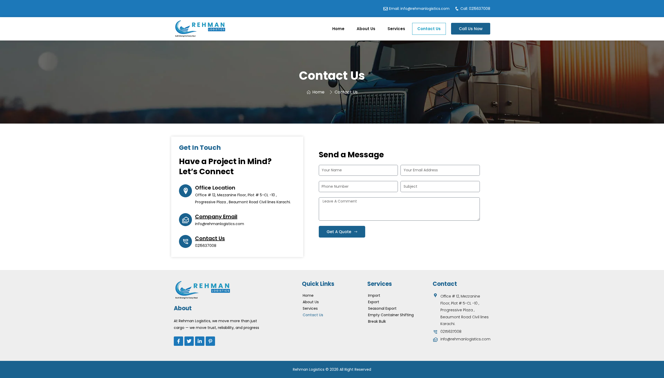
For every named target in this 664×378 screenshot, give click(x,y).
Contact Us (429, 28)
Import (374, 295)
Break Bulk (377, 321)
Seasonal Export (382, 308)
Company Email (216, 216)
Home (338, 28)
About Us (366, 28)
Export (373, 302)
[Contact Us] (185, 241)
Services (396, 28)
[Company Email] (185, 219)
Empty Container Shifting (391, 315)
